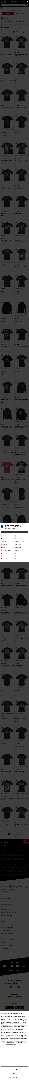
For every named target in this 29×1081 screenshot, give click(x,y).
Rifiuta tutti (15, 1073)
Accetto (14, 1069)
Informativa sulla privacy (11, 1044)
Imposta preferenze (14, 1077)
